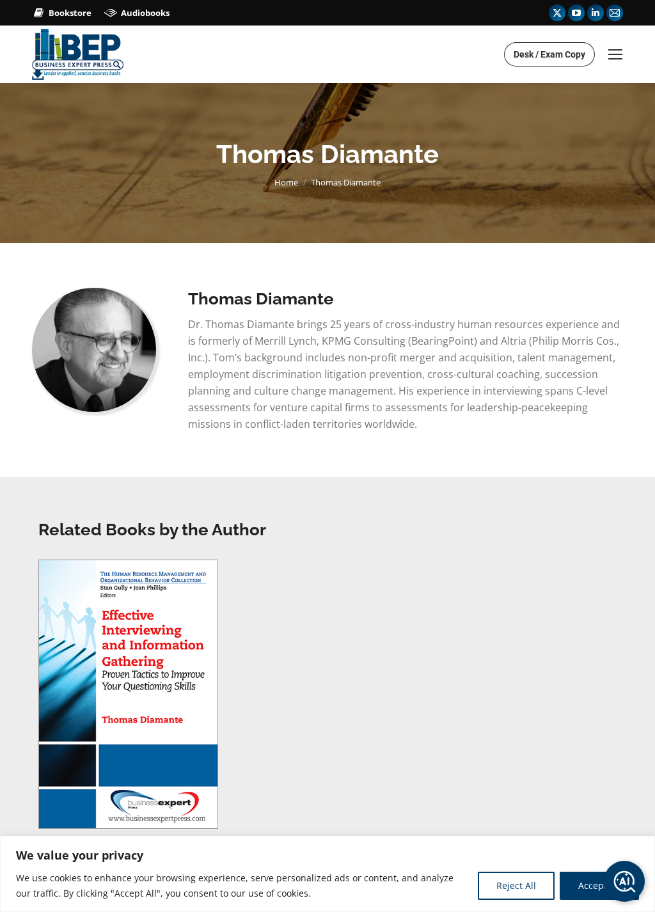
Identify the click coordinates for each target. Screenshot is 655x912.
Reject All (516, 885)
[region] (327, 874)
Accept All (599, 885)
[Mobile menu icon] (615, 54)
